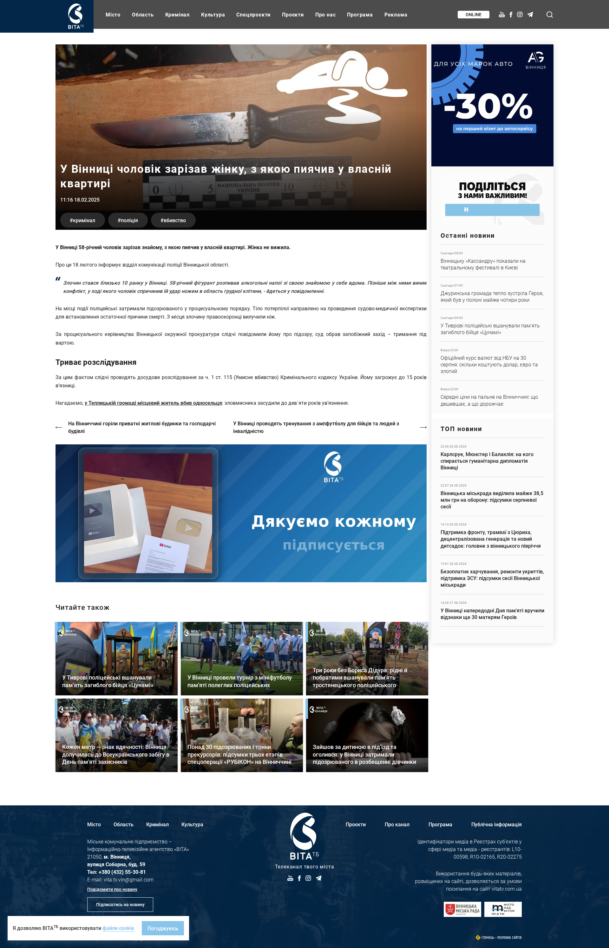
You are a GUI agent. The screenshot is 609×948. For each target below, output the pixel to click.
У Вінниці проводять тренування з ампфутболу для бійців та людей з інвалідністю (316, 427)
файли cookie (118, 928)
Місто (113, 14)
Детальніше (492, 261)
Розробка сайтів (509, 937)
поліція (129, 220)
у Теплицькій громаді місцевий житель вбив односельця (153, 402)
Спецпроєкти (253, 14)
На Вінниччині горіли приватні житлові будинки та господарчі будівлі (142, 427)
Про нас (325, 14)
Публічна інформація (496, 824)
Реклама (396, 14)
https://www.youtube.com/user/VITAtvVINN (241, 513)
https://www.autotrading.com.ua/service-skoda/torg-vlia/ (492, 105)
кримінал (84, 220)
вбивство (175, 220)
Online (473, 14)
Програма (360, 14)
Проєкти (293, 14)
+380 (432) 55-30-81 (122, 871)
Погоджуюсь (162, 928)
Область (143, 14)
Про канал (397, 824)
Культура (213, 14)
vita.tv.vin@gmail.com (129, 879)
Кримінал (177, 14)
